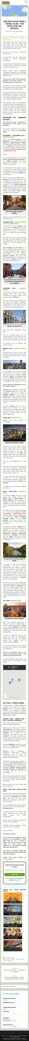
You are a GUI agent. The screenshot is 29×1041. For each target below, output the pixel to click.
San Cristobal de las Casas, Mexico (14, 222)
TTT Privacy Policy (15, 1036)
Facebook (6, 859)
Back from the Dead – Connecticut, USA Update (14, 970)
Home (5, 36)
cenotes (5, 184)
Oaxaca (20, 295)
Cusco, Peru (16, 448)
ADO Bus (8, 172)
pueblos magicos (20, 251)
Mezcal (9, 343)
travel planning (7, 960)
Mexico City (16, 417)
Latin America (20, 959)
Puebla (7, 357)
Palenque (23, 229)
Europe (7, 959)
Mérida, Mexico (8, 137)
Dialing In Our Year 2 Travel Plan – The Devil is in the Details (14, 38)
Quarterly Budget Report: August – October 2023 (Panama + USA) (14, 977)
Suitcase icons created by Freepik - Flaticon (14, 1039)
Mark (21, 31)
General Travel (13, 36)
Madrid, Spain (16, 600)
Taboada (5, 530)
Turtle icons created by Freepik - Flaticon (14, 1038)
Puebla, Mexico (20, 348)
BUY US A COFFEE (17, 840)
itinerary (12, 959)
